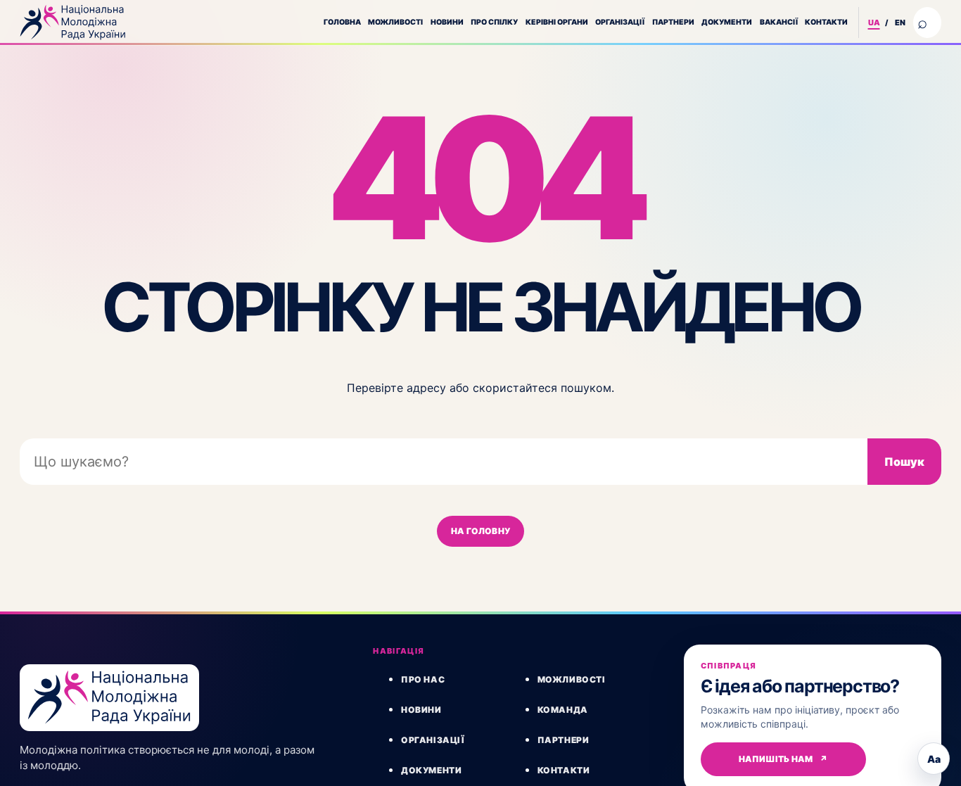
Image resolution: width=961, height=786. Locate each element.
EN (900, 22)
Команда (562, 709)
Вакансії (779, 22)
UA (874, 22)
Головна (342, 22)
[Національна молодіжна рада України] (73, 22)
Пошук (904, 462)
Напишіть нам (783, 759)
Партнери (673, 22)
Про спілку (494, 22)
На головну (480, 531)
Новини (447, 22)
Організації (619, 22)
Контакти (826, 22)
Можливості (395, 22)
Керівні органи (557, 22)
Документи (726, 22)
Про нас (423, 679)
